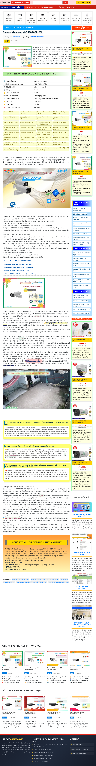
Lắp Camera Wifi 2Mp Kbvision (79, 259)
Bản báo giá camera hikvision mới (79, 209)
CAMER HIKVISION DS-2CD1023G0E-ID (79, 421)
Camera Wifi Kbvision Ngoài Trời (81, 270)
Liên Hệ (69, 7)
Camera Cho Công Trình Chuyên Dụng (44, 128)
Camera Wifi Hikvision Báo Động (81, 275)
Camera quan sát (31, 7)
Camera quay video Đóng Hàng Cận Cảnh (81, 243)
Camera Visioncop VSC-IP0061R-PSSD (32, 668)
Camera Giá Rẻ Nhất (59, 122)
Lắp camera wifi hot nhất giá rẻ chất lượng (80, 296)
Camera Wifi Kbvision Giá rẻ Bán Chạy (11, 133)
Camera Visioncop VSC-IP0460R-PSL (23, 32)
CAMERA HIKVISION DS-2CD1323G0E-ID (80, 380)
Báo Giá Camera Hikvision (82, 587)
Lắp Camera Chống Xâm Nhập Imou (60, 112)
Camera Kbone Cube (59, 132)
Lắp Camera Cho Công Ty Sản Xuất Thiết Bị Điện (31, 582)
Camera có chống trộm (27, 127)
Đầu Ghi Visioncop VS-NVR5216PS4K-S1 (77, 713)
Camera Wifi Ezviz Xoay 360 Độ (80, 286)
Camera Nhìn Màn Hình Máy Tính (60, 128)
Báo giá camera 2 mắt (80, 214)
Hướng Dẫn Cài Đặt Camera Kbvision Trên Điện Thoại (82, 624)
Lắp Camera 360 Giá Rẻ (80, 301)
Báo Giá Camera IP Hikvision (81, 234)
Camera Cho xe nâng (26, 122)
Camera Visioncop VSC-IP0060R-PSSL (55, 668)
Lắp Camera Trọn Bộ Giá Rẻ (81, 309)
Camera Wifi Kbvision (10, 112)
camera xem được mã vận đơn (81, 224)
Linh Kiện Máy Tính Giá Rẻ (81, 313)
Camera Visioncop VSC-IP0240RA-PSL (81, 89)
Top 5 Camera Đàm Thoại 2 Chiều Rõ (81, 229)
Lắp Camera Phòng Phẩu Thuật (11, 128)
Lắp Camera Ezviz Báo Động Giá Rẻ (11, 138)
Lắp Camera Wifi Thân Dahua (27, 138)
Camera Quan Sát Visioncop (24, 27)
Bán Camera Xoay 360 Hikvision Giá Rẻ (11, 143)
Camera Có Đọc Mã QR (11, 122)
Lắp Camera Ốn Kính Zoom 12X (26, 112)
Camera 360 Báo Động (27, 143)
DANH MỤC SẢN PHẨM (12, 7)
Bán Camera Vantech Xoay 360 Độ (43, 149)
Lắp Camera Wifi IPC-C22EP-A (82, 340)
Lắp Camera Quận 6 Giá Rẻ (20, 579)
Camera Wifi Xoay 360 (27, 132)
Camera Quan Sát (9, 27)
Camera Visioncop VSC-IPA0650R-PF (77, 668)
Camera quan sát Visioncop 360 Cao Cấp (11, 149)
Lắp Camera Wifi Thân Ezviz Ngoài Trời (81, 253)
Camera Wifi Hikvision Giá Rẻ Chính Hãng (81, 281)
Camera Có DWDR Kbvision (58, 118)
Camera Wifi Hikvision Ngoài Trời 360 (60, 143)
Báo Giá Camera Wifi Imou (82, 553)
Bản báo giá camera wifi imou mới (80, 218)
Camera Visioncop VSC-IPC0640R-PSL (81, 48)
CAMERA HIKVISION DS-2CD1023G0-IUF (80, 463)
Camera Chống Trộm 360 (61, 148)
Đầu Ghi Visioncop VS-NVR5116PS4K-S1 (54, 713)
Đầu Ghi (61, 7)
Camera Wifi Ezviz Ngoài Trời (60, 138)
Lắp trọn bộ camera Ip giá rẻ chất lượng (81, 305)
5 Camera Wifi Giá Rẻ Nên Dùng (81, 264)
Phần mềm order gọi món (79, 753)
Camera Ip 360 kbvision (27, 148)
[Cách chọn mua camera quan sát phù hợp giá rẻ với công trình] (91, 19)
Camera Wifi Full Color (10, 117)
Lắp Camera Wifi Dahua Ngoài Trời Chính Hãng (44, 133)
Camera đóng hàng (77, 744)
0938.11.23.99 (83, 2)
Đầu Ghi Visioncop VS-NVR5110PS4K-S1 (31, 713)
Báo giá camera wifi (48, 7)
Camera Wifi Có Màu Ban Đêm (44, 118)
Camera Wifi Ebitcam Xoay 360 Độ (43, 143)
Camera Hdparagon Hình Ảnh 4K (44, 112)
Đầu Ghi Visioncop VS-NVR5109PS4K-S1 (9, 713)
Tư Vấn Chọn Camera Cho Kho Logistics (43, 123)
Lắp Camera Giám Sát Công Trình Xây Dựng (44, 579)
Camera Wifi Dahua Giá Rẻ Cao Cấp (44, 138)
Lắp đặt (14, 2)
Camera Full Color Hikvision (25, 118)
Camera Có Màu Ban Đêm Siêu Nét (81, 238)
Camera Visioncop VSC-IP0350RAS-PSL (81, 128)
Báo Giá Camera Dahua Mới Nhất (59, 582)
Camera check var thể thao (80, 749)
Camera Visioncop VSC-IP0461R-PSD (9, 668)
